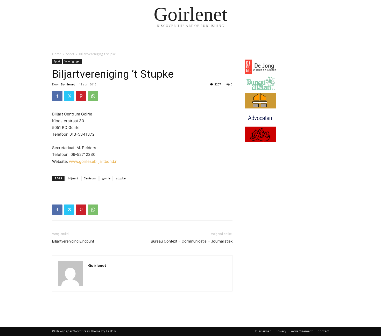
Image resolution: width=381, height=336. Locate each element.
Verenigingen (73, 61)
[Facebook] (57, 96)
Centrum (90, 178)
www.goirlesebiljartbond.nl (93, 161)
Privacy (281, 331)
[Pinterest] (81, 96)
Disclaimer (263, 331)
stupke (121, 178)
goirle (106, 178)
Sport (70, 54)
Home (56, 54)
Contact (323, 331)
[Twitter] (69, 96)
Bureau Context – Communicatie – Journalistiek (191, 241)
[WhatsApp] (93, 96)
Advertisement (302, 331)
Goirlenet (67, 84)
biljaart (73, 178)
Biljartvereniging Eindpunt (73, 241)
